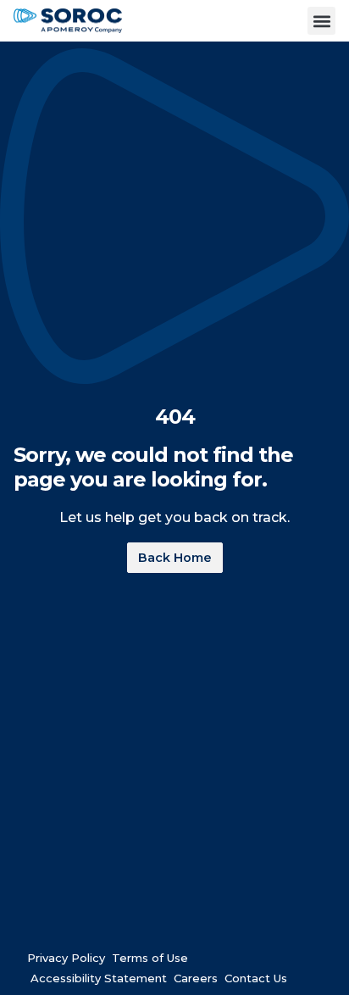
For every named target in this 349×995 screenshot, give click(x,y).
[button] (321, 21)
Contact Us (255, 974)
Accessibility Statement (98, 974)
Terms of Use (150, 954)
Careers (196, 974)
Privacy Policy (66, 954)
